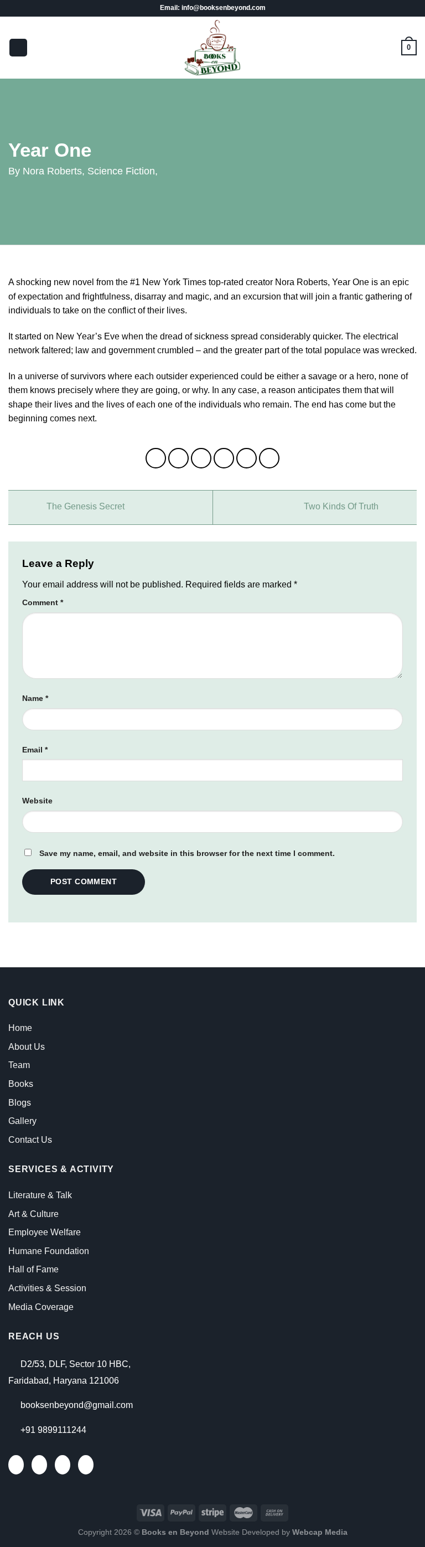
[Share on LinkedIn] (269, 458)
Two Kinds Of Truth (342, 507)
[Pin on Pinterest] (246, 458)
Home (20, 1028)
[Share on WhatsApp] (156, 458)
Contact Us (30, 1139)
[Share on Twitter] (201, 458)
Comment (42, 602)
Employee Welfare (44, 1232)
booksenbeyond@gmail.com (76, 1405)
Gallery (22, 1121)
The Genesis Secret (84, 507)
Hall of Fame (33, 1269)
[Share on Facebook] (178, 458)
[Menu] (18, 48)
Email (35, 749)
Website (37, 800)
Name (35, 698)
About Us (26, 1046)
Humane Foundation (48, 1251)
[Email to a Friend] (224, 458)
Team (19, 1065)
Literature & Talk (40, 1195)
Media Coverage (41, 1307)
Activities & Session (47, 1288)
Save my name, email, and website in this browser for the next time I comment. (187, 853)
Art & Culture (33, 1214)
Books (20, 1084)
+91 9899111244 (53, 1430)
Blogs (19, 1102)
